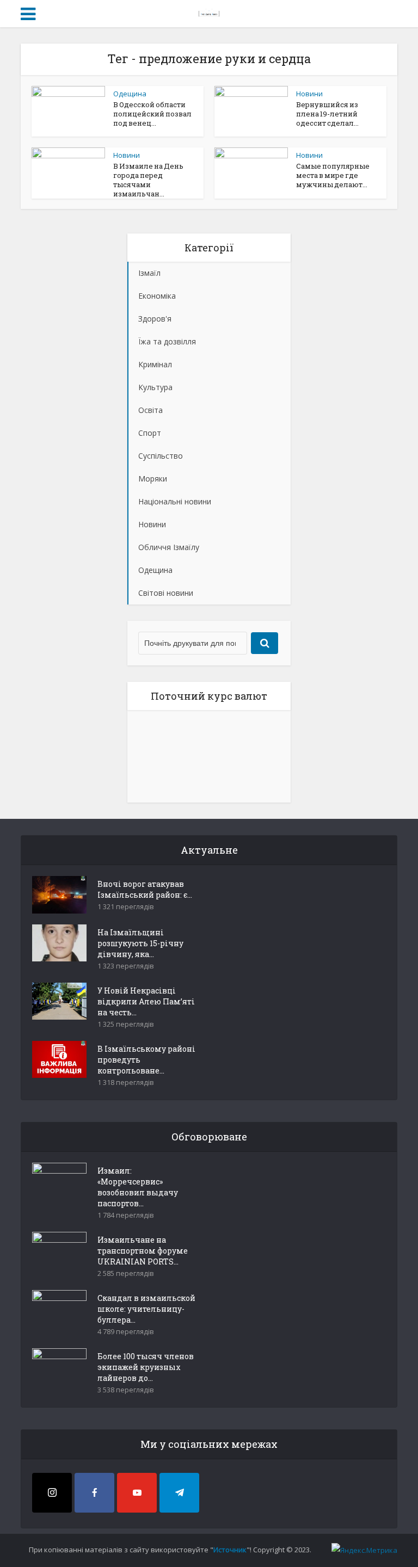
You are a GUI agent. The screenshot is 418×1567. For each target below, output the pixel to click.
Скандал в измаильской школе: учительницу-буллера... (146, 1309)
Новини (309, 93)
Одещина (129, 93)
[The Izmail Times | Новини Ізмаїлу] (209, 12)
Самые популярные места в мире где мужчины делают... (333, 175)
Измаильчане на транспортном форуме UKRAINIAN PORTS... (142, 1251)
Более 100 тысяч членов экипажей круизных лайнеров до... (145, 1367)
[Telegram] (179, 1493)
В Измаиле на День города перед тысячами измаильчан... (148, 180)
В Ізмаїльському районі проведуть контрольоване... (146, 1060)
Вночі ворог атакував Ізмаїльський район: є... (144, 889)
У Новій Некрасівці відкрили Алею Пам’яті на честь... (146, 1001)
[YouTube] (137, 1493)
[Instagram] (52, 1493)
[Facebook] (94, 1493)
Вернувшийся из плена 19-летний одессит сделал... (327, 114)
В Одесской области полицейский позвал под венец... (152, 114)
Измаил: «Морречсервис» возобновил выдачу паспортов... (137, 1186)
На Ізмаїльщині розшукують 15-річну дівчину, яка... (140, 943)
